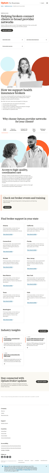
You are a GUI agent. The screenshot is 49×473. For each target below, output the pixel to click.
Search (42, 3)
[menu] (47, 3)
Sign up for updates (7, 30)
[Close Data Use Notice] (46, 466)
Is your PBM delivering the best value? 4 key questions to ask (35, 339)
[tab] (4, 130)
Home (2, 6)
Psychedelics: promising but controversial (12, 339)
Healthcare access (8, 6)
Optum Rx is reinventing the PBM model (12, 355)
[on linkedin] (2, 457)
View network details (7, 234)
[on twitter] (7, 457)
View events (7, 207)
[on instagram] (10, 457)
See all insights (43, 331)
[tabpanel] (24, 161)
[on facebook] (5, 457)
